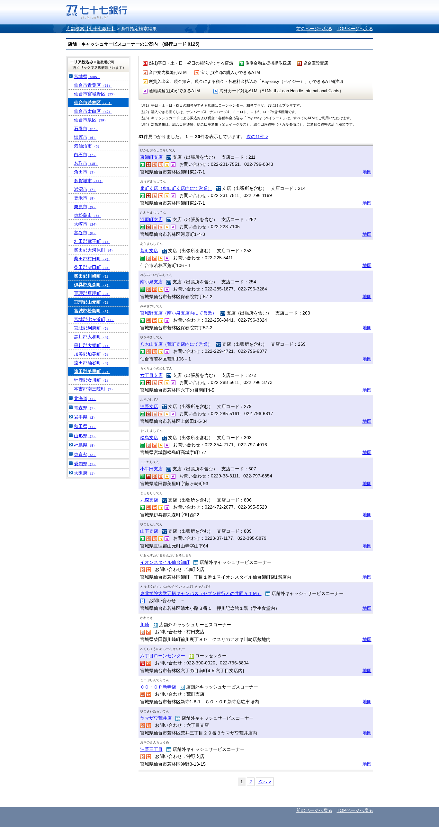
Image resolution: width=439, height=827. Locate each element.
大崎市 (86, 224)
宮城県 (87, 76)
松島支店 (149, 437)
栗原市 (85, 206)
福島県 (85, 445)
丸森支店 (149, 499)
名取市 (86, 163)
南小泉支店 (151, 281)
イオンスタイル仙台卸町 (165, 562)
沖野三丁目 (151, 749)
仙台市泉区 (90, 119)
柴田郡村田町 (92, 258)
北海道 (85, 398)
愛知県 (85, 463)
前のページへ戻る (314, 28)
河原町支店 (151, 219)
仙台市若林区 (93, 102)
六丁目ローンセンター (162, 655)
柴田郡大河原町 (94, 250)
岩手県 (85, 417)
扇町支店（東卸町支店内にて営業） (176, 188)
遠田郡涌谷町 (92, 362)
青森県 (85, 407)
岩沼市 (85, 189)
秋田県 (85, 426)
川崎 (144, 624)
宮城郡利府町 (92, 328)
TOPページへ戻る (355, 28)
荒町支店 (149, 250)
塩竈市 (85, 137)
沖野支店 (149, 406)
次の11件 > (257, 136)
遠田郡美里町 (92, 371)
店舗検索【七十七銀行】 (91, 28)
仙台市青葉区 (93, 85)
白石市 (85, 154)
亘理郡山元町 (92, 302)
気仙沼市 (87, 145)
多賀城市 (88, 180)
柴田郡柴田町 (92, 267)
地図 (367, 171)
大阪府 (85, 473)
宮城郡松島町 (92, 310)
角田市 (85, 171)
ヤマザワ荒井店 (156, 718)
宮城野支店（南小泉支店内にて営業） (178, 313)
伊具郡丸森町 (92, 284)
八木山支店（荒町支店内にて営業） (176, 344)
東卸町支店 (151, 157)
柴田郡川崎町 (92, 276)
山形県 (85, 435)
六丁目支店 (151, 375)
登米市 (85, 197)
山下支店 (149, 531)
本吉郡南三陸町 (94, 388)
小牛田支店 (151, 468)
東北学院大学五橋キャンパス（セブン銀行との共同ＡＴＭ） (201, 593)
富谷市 (85, 232)
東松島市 (87, 215)
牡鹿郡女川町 (92, 380)
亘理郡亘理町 (92, 293)
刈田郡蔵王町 (92, 241)
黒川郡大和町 (92, 336)
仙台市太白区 (93, 111)
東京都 (85, 454)
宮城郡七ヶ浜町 (94, 319)
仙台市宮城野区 (95, 93)
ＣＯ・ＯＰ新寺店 (158, 686)
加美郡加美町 (92, 354)
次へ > (264, 781)
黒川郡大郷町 (92, 345)
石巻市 (86, 128)
